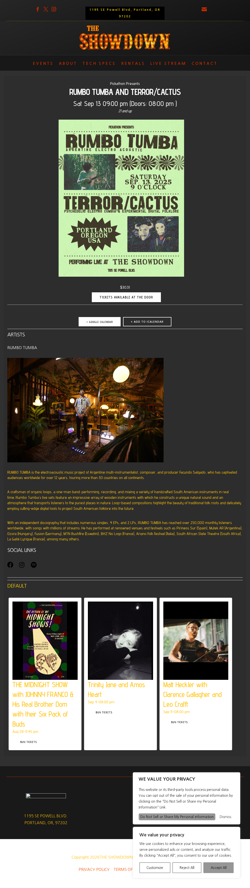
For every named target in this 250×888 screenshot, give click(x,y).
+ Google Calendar (99, 322)
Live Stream (168, 64)
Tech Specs (99, 64)
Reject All (186, 867)
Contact (205, 64)
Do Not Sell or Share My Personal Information (177, 817)
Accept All (219, 867)
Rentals (133, 64)
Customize (154, 867)
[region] (186, 852)
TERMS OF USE (127, 869)
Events (43, 64)
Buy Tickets (28, 742)
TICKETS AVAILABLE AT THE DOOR (126, 297)
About (68, 64)
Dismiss (225, 817)
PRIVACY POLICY (94, 869)
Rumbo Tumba (22, 348)
